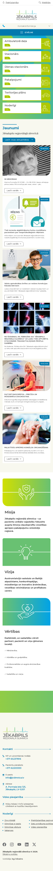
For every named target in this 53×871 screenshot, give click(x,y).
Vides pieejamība (39, 827)
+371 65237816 (13, 759)
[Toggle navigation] (26, 32)
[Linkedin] (27, 844)
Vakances (9, 830)
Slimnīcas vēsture (13, 827)
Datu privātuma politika (42, 824)
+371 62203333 (13, 768)
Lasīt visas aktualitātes (17, 140)
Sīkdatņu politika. (10, 854)
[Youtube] (19, 844)
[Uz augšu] (27, 733)
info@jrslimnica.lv (15, 778)
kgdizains (17, 859)
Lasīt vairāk (13, 190)
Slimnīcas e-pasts (13, 824)
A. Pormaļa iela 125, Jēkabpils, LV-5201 (16, 788)
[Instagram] (12, 844)
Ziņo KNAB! (10, 820)
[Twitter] (34, 844)
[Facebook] (4, 844)
